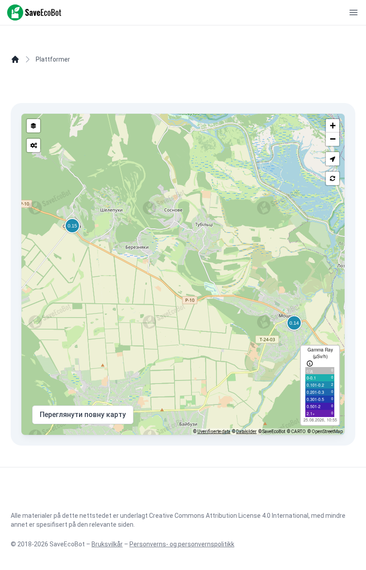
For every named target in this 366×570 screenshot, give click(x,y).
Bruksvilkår (107, 544)
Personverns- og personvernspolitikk (181, 544)
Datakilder (246, 431)
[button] (332, 158)
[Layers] (33, 125)
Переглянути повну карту (83, 414)
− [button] (333, 139)
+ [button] (333, 125)
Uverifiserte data (213, 431)
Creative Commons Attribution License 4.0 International (228, 515)
